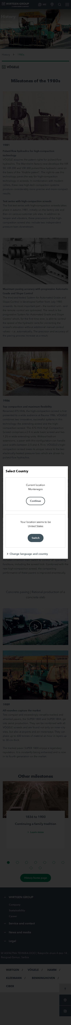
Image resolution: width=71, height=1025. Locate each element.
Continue (35, 501)
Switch (36, 538)
